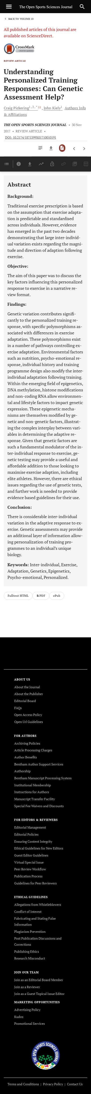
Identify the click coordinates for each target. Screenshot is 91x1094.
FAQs (18, 708)
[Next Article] (84, 149)
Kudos (18, 1016)
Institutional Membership (32, 785)
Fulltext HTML (18, 595)
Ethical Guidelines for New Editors (38, 848)
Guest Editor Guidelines (31, 855)
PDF (42, 595)
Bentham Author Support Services (38, 764)
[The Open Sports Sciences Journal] (45, 1055)
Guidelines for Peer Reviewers (35, 883)
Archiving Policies (27, 743)
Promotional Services (29, 1023)
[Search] (82, 6)
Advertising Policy (27, 1009)
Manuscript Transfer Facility (34, 799)
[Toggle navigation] (9, 6)
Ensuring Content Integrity (33, 841)
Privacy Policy (53, 1084)
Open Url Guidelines (28, 721)
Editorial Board (25, 701)
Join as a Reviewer (27, 987)
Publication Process (28, 876)
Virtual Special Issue (29, 862)
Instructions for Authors (31, 792)
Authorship (22, 771)
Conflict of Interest (28, 911)
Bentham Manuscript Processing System (43, 778)
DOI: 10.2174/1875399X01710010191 (30, 137)
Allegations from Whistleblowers (37, 904)
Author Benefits (25, 757)
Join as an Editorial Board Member (38, 980)
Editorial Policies (26, 834)
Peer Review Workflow (30, 869)
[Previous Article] (74, 149)
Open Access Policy (28, 714)
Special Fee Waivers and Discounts (39, 806)
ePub (56, 595)
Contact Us (75, 1084)
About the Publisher (28, 694)
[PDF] (62, 148)
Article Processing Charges (33, 750)
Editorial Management (30, 827)
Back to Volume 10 (21, 18)
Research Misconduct (29, 958)
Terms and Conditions (23, 1084)
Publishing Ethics (26, 951)
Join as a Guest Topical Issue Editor (39, 993)
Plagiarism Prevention (30, 931)
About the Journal (27, 687)
